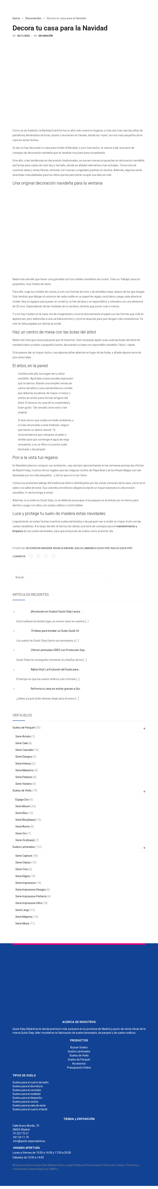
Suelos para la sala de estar (29, 1105)
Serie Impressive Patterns (31, 896)
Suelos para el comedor (27, 1090)
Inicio (16, 18)
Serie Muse (22, 923)
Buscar (105, 577)
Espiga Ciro (22, 799)
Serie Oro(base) (25, 840)
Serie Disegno (23, 756)
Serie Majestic (24, 916)
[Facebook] (30, 555)
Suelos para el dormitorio (28, 1086)
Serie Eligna (22, 876)
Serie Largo (22, 910)
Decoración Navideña (39, 548)
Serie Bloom (22, 806)
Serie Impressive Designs (30, 889)
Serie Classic (23, 862)
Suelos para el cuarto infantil (30, 1109)
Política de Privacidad (87, 1165)
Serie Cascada (24, 749)
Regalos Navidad (63, 548)
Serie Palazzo (23, 777)
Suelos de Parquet (24, 727)
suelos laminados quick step (92, 548)
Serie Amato (23, 736)
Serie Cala (21, 743)
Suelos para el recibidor (27, 1093)
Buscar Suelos (79, 1047)
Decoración (33, 18)
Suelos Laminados (24, 846)
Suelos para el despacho (27, 1097)
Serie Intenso (23, 763)
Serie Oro (21, 833)
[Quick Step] (41, 980)
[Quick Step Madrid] (32, 5)
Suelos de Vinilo (22, 790)
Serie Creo (21, 869)
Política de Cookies (112, 1165)
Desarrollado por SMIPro (43, 1169)
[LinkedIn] (53, 555)
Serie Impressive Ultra (28, 903)
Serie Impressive (25, 882)
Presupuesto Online (79, 1067)
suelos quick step (121, 548)
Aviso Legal (65, 1165)
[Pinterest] (45, 555)
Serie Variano (23, 783)
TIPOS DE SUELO (24, 1075)
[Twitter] (38, 555)
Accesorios (79, 1063)
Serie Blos (21, 813)
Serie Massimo (24, 770)
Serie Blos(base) (25, 819)
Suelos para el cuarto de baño (31, 1082)
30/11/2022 (23, 35)
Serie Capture (23, 855)
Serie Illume (22, 826)
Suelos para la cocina (25, 1101)
